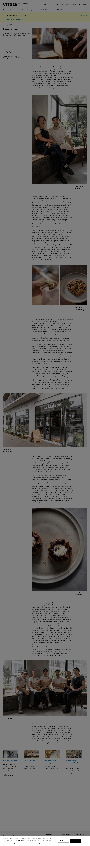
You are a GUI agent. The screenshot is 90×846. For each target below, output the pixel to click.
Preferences (63, 840)
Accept (76, 840)
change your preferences (14, 843)
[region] (45, 841)
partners (20, 840)
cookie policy (39, 843)
